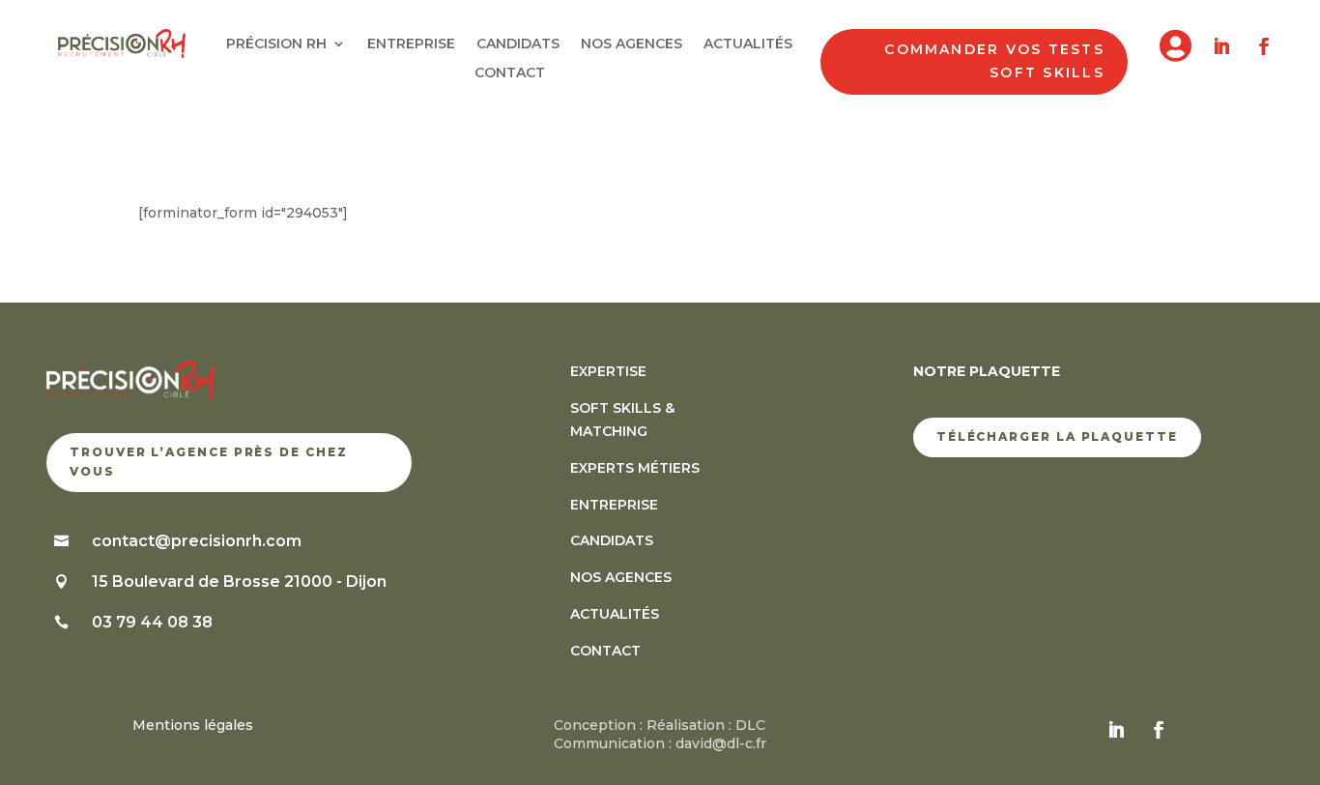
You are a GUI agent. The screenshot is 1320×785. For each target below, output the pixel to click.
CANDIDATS (518, 44)
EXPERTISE (608, 371)
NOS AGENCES (631, 44)
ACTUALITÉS (747, 44)
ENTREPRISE (411, 44)
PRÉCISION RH (276, 44)
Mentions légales (192, 725)
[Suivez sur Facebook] (1264, 46)
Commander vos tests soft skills (994, 61)
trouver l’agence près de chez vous (209, 462)
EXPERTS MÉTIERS (635, 468)
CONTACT (509, 73)
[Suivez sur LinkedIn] (1221, 46)
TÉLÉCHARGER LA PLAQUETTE (1057, 436)
